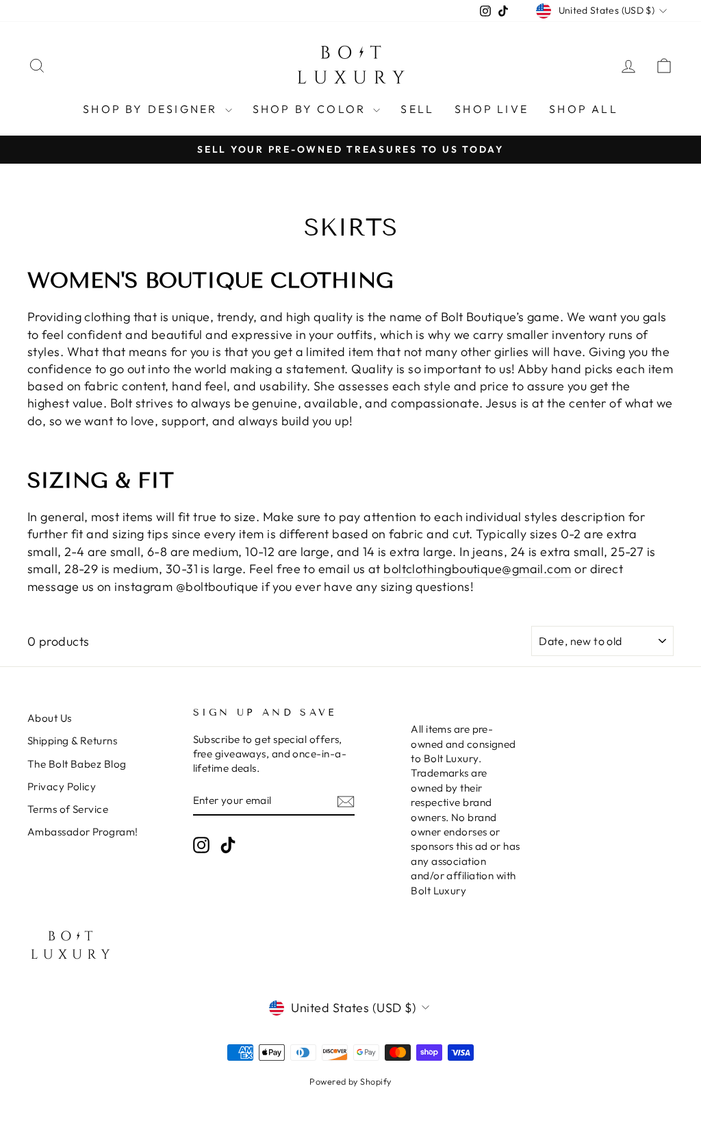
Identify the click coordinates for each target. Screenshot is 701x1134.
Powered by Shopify (350, 1081)
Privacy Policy (61, 786)
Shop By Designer (152, 109)
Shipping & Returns (72, 740)
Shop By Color (311, 109)
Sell (417, 109)
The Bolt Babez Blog (77, 763)
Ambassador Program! (82, 831)
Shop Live (491, 109)
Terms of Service (67, 809)
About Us (49, 717)
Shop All (583, 109)
